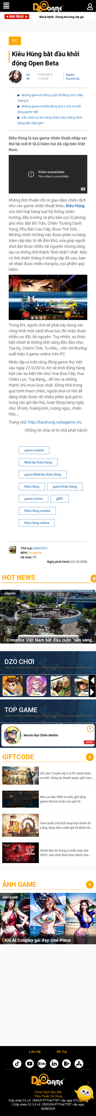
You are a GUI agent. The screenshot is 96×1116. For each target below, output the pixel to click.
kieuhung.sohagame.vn (60, 422)
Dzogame (35, 553)
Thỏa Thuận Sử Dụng (48, 1096)
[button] (92, 691)
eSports (10, 593)
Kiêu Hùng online (36, 523)
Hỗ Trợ (62, 1052)
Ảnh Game (19, 884)
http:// (33, 422)
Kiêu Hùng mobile (37, 511)
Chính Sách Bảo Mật (48, 1092)
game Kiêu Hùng (65, 486)
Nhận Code (66, 775)
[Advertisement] (48, 996)
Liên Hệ (35, 1052)
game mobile (34, 450)
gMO (59, 498)
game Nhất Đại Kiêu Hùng (42, 474)
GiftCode (18, 757)
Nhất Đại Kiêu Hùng (38, 462)
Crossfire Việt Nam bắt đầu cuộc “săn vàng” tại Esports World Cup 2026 (50, 640)
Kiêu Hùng (31, 486)
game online (33, 498)
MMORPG (41, 548)
